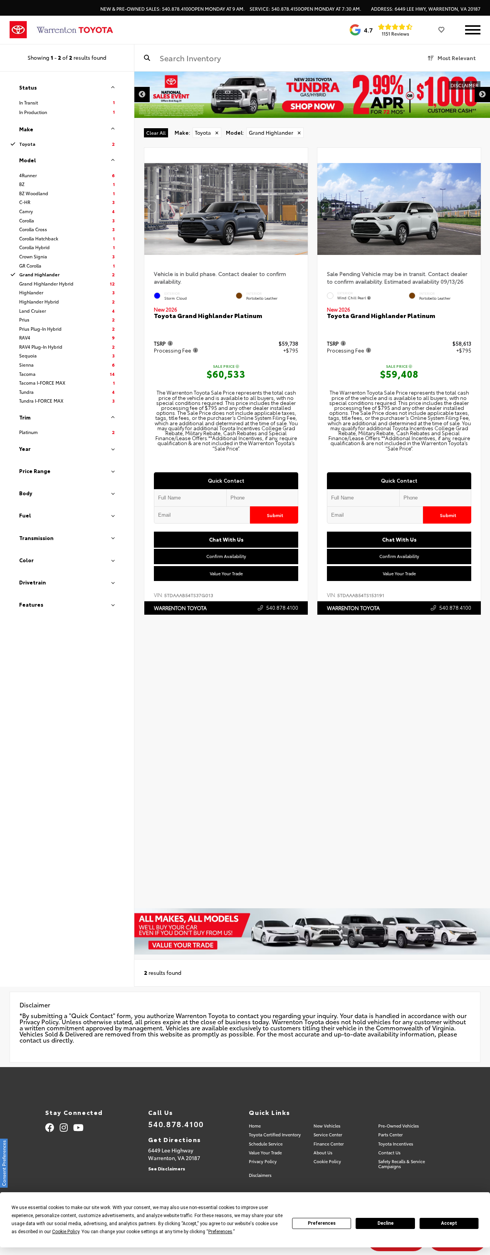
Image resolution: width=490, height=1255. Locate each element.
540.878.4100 (282, 607)
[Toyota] (18, 30)
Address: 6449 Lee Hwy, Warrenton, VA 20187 (425, 9)
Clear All (156, 132)
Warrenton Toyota (180, 608)
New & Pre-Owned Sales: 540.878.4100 (172, 9)
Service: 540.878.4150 (305, 9)
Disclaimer (465, 85)
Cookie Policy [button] (65, 1231)
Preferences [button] (220, 1231)
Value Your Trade (226, 573)
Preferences (322, 1223)
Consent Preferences (3, 1163)
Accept (449, 1223)
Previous (142, 94)
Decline (385, 1223)
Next (482, 94)
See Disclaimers (166, 1168)
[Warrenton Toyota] (74, 30)
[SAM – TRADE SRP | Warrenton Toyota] (312, 931)
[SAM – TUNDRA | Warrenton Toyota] (312, 95)
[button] (302, 207)
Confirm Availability (226, 556)
